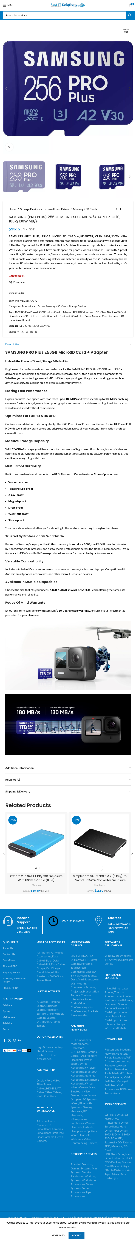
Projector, (77, 991)
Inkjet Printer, (113, 988)
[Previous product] (116, 209)
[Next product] (125, 209)
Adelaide (7, 1023)
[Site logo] (68, 5)
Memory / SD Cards (85, 209)
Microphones (79, 1119)
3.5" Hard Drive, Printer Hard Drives (117, 1118)
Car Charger (53, 968)
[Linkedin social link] (31, 332)
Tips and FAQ (10, 966)
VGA (56, 1080)
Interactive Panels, (82, 999)
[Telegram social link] (36, 332)
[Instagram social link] (14, 1040)
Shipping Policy (11, 972)
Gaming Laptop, (46, 1017)
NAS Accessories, (121, 1170)
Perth (6, 1029)
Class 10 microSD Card (113, 312)
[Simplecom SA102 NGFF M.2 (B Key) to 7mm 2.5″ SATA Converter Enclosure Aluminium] (100, 843)
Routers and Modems (118, 1049)
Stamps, (120, 1024)
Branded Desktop (81, 1164)
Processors (77, 1047)
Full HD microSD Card (65, 315)
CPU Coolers (79, 1051)
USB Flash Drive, (115, 1154)
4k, (77, 955)
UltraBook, (43, 1021)
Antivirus (114, 959)
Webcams (77, 1139)
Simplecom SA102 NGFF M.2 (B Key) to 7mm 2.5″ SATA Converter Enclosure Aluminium (100, 880)
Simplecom (100, 885)
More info (58, 1235)
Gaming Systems (81, 1168)
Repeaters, (111, 1065)
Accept (76, 1235)
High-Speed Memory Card (93, 315)
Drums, (123, 1020)
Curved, (93, 959)
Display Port (44, 1080)
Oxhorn (36, 885)
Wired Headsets (80, 1135)
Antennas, (123, 1061)
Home (12, 209)
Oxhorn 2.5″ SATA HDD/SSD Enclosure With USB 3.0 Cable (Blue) (36, 878)
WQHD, (83, 959)
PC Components (81, 1039)
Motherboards (80, 1043)
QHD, (89, 955)
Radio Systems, (114, 1077)
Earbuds (88, 1127)
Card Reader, (112, 1166)
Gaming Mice (79, 1095)
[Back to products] (121, 209)
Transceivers (112, 1093)
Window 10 (112, 955)
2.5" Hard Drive (114, 1114)
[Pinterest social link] (27, 332)
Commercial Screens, (83, 987)
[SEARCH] (129, 15)
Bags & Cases (45, 1047)
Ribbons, (110, 1024)
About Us (8, 948)
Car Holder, (43, 972)
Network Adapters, (116, 1053)
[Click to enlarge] (9, 147)
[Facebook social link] (18, 332)
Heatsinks (77, 1059)
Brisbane (7, 1005)
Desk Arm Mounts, (82, 979)
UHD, (74, 959)
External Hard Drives (56, 209)
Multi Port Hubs (46, 1096)
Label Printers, (124, 996)
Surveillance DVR (47, 1132)
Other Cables (53, 1092)
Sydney (6, 1011)
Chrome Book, (55, 1013)
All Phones (43, 952)
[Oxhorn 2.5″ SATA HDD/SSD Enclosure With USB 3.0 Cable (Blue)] (36, 843)
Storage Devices (30, 209)
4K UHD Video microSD (86, 312)
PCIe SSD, (117, 1138)
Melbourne (9, 1017)
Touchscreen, (78, 967)
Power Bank (44, 980)
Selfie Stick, (57, 976)
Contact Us (9, 954)
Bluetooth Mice (80, 1091)
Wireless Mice (86, 1087)
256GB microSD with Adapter (55, 312)
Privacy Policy (10, 987)
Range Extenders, (115, 1057)
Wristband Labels (115, 1028)
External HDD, (114, 1142)
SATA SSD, (111, 1134)
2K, (73, 955)
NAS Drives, (121, 1130)
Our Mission (9, 960)
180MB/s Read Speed (26, 312)
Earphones (77, 1123)
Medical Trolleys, (122, 1073)
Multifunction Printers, (119, 1000)
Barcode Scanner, (115, 1008)
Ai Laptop (43, 1001)
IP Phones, (126, 1089)
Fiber (40, 1084)
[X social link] (22, 332)
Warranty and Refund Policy (14, 980)
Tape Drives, (112, 1174)
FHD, (82, 955)
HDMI (50, 1088)
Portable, (86, 963)
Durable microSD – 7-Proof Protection (30, 315)
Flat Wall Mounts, (86, 975)
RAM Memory (88, 1055)
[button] (6, 88)
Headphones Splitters (84, 1131)
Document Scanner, (116, 1004)
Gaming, (76, 963)
